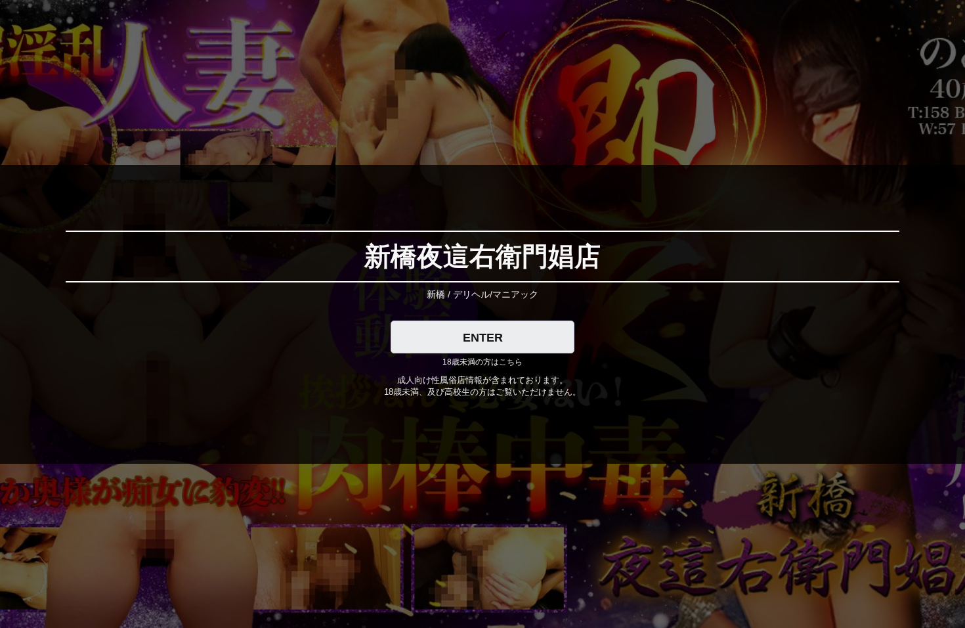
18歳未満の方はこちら (482, 362)
